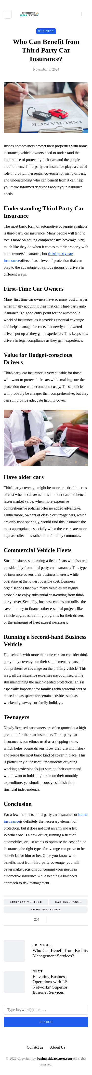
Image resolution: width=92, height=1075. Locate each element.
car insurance (68, 902)
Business (46, 31)
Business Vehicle (26, 902)
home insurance (46, 909)
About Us (57, 1047)
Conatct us (35, 1047)
